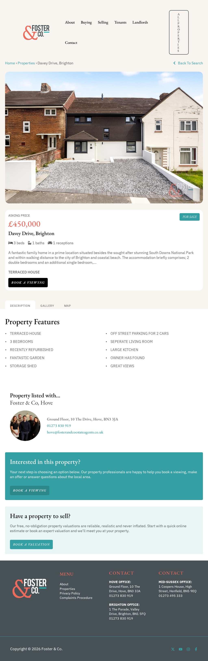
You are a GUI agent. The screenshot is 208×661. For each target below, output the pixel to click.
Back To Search (190, 63)
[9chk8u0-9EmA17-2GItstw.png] (104, 137)
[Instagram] (188, 649)
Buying (86, 22)
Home (10, 63)
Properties (26, 63)
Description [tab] (20, 306)
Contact (71, 42)
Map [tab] (67, 306)
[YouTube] (180, 649)
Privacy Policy (70, 593)
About (70, 22)
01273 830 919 (59, 425)
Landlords (140, 22)
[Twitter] (173, 649)
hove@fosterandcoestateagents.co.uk (75, 432)
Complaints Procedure (76, 598)
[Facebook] (196, 649)
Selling (103, 22)
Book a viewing (28, 282)
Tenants (120, 22)
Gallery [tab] (47, 306)
